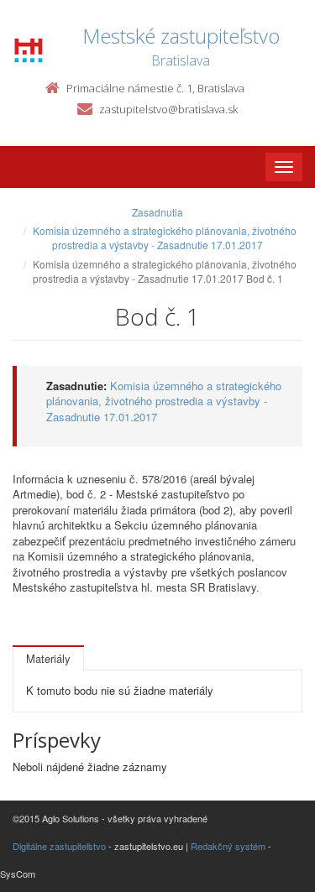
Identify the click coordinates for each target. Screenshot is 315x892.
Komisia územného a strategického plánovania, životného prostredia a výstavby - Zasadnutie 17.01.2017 (165, 237)
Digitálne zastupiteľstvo (59, 846)
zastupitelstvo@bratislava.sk (168, 109)
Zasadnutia (157, 212)
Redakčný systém (228, 846)
